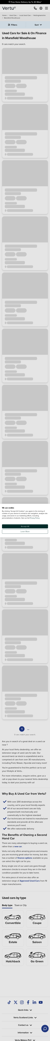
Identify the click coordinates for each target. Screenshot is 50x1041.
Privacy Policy (35, 518)
